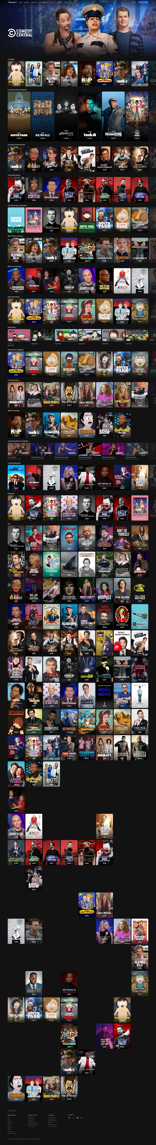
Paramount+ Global (12, 1133)
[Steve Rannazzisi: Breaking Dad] (139, 1010)
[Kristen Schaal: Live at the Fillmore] (16, 878)
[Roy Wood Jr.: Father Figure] (51, 983)
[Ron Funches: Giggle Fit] (33, 983)
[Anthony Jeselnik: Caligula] (69, 564)
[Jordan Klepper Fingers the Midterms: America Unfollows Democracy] (51, 852)
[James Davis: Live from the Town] (104, 774)
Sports (9, 1126)
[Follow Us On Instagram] (81, 1118)
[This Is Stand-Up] (16, 1062)
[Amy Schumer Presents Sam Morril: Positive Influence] (16, 564)
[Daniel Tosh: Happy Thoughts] (86, 695)
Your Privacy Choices (32, 1122)
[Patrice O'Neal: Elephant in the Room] (33, 957)
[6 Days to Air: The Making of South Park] (16, 538)
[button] (16, 73)
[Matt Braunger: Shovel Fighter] (51, 905)
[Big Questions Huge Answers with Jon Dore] (51, 590)
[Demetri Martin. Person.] (139, 695)
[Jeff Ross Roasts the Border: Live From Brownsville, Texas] (104, 800)
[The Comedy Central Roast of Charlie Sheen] (69, 643)
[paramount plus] (12, 2)
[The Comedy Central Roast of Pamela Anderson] (16, 669)
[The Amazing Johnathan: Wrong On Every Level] (104, 538)
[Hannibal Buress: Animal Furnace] (122, 747)
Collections (10, 1122)
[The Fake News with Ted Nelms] (69, 747)
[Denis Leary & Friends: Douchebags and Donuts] (33, 721)
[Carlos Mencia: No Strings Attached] (51, 616)
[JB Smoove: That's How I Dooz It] (86, 774)
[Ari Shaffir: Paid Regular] (86, 564)
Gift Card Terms (31, 1119)
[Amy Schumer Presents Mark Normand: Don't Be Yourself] (122, 538)
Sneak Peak (10, 1131)
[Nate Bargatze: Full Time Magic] (16, 931)
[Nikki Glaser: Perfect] (104, 931)
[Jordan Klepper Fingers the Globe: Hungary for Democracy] (33, 852)
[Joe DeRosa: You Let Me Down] (51, 826)
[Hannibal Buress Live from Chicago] (139, 747)
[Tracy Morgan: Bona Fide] (86, 1062)
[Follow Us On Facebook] (69, 1118)
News (66, 2)
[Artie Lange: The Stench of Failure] (104, 564)
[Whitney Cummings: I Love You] (104, 1088)
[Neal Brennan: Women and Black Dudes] (51, 931)
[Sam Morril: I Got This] (86, 1010)
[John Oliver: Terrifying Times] (139, 826)
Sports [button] (59, 2)
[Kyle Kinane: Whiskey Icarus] (122, 878)
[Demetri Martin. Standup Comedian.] (16, 721)
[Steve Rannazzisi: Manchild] (16, 1036)
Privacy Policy (31, 1120)
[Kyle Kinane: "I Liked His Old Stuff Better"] (86, 878)
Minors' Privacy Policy (33, 1124)
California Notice (31, 1126)
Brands (9, 1128)
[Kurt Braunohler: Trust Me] (51, 878)
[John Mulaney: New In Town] (104, 826)
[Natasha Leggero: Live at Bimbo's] (139, 905)
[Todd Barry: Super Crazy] (51, 1062)
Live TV (52, 2)
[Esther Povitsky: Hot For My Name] (16, 747)
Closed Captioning (52, 1119)
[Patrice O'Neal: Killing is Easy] (51, 957)
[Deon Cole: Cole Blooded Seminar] (51, 721)
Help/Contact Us (51, 1117)
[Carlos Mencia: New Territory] (33, 616)
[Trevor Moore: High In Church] (104, 1062)
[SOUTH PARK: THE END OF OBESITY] (69, 1010)
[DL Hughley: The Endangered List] (33, 695)
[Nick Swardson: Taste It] (86, 931)
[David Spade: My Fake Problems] (122, 695)
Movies (9, 1120)
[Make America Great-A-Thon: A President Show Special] (16, 905)
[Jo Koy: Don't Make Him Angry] (16, 826)
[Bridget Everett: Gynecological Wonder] (86, 590)
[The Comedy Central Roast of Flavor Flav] (104, 643)
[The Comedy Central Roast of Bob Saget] (33, 643)
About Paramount (52, 1124)
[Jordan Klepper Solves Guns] (16, 852)
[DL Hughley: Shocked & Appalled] (16, 695)
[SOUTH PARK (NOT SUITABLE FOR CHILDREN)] (51, 1010)
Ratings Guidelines (52, 1120)
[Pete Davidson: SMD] (86, 957)
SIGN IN (134, 2)
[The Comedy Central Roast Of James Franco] (122, 643)
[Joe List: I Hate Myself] (69, 826)
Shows (9, 1119)
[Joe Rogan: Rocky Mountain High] (86, 826)
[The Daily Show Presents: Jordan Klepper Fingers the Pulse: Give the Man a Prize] (122, 1036)
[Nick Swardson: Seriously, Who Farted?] (69, 931)
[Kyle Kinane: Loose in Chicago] (104, 878)
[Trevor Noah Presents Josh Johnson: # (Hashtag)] (139, 1062)
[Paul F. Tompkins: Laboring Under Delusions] (69, 957)
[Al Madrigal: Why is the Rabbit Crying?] (69, 538)
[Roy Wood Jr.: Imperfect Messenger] (69, 983)
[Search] (70, 2)
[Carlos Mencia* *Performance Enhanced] (16, 616)
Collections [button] (43, 2)
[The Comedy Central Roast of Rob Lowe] (33, 669)
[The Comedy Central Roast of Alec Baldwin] (16, 643)
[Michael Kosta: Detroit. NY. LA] (69, 905)
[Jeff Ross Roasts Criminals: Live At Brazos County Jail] (86, 800)
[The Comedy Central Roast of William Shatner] (51, 669)
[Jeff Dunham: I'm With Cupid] (139, 774)
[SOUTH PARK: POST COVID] (139, 983)
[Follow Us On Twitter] (73, 1118)
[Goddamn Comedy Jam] (86, 747)
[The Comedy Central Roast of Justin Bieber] (139, 643)
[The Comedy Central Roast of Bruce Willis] (51, 643)
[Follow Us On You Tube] (77, 1118)
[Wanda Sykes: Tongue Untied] (86, 1088)
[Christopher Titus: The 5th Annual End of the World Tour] (122, 616)
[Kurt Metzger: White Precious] (69, 878)
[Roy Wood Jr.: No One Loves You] (86, 983)
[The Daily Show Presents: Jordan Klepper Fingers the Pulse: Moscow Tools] (86, 852)
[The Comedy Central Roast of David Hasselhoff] (86, 643)
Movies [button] (34, 2)
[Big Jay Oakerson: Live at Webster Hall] (33, 590)
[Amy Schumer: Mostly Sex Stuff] (33, 564)
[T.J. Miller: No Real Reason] (51, 1036)
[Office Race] (139, 931)
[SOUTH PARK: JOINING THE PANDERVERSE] (33, 1010)
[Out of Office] (16, 957)
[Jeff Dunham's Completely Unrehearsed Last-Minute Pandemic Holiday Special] (16, 800)
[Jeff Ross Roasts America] (51, 800)
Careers (50, 1122)
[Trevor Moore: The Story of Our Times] (122, 1062)
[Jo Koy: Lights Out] (33, 826)
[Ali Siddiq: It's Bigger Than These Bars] (86, 538)
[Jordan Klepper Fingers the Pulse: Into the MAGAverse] (69, 852)
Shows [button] (26, 2)
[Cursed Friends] (139, 669)
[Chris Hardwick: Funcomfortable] (104, 616)
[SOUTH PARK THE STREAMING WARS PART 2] (16, 1010)
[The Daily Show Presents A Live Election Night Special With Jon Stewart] (51, 695)
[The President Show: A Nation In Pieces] (122, 957)
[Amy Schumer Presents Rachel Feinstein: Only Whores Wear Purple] (139, 538)
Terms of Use (31, 1117)
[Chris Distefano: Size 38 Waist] (86, 616)
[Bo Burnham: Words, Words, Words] (69, 590)
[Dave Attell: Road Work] (104, 695)
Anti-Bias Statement (52, 1126)
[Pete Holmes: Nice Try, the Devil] (104, 957)
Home (20, 2)
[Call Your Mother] (139, 590)
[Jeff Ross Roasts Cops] (69, 800)
